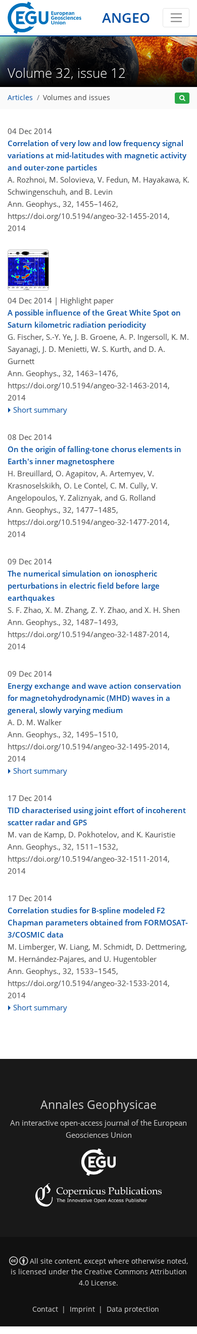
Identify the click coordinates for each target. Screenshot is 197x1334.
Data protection (133, 1309)
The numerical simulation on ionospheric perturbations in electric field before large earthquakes (84, 585)
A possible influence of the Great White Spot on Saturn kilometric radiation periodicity (94, 318)
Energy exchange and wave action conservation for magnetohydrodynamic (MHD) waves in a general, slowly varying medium (94, 698)
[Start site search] (182, 98)
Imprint (82, 1309)
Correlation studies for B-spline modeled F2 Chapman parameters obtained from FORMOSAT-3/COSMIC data (98, 922)
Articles (20, 97)
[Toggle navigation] (176, 17)
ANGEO (126, 17)
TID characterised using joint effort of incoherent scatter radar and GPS (97, 816)
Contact (45, 1309)
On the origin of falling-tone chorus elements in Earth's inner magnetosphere (94, 455)
